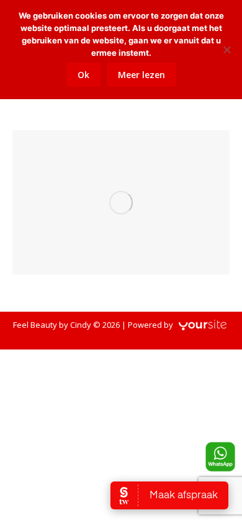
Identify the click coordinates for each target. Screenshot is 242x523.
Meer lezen (141, 75)
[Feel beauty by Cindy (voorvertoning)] (121, 202)
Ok (83, 75)
